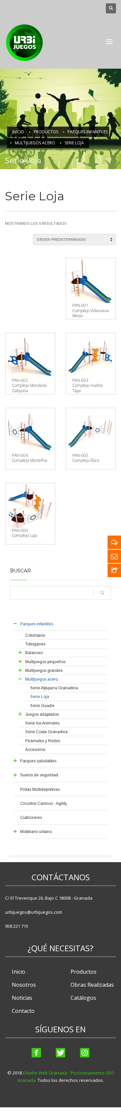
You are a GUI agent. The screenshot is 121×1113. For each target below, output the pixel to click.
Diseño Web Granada (45, 1073)
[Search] (102, 593)
